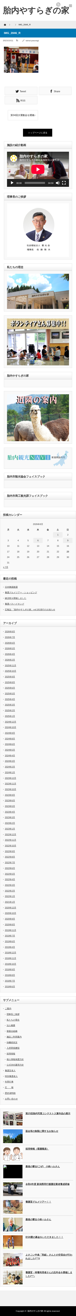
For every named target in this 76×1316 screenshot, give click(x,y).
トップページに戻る (37, 132)
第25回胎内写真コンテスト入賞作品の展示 (48, 1113)
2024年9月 (10, 733)
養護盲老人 (10, 1070)
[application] (38, 169)
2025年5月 (10, 693)
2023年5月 (10, 806)
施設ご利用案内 (14, 1037)
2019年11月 (10, 930)
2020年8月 (10, 924)
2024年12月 (10, 722)
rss (58, 4)
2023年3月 (10, 817)
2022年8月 (10, 857)
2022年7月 (10, 862)
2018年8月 (10, 975)
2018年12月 (10, 952)
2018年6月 (10, 986)
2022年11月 (10, 840)
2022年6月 (10, 868)
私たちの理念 (13, 1020)
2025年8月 (10, 682)
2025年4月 (10, 699)
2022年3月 (10, 885)
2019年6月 (10, 941)
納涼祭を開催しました (15, 598)
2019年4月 (10, 947)
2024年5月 (10, 750)
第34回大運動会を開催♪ (23, 115)
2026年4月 (10, 654)
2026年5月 (10, 648)
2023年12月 (10, 778)
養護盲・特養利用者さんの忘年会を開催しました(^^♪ (49, 1274)
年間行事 (9, 1082)
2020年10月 (10, 913)
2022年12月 (10, 834)
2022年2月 (10, 891)
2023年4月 (10, 812)
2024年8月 (10, 738)
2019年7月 (10, 936)
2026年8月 (10, 631)
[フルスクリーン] (64, 183)
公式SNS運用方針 (15, 1065)
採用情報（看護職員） (37, 1148)
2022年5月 (10, 874)
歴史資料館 (10, 1093)
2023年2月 (10, 823)
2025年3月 (10, 705)
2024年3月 (10, 761)
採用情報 (11, 1053)
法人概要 (11, 1025)
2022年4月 (10, 879)
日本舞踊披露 (11, 587)
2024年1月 (10, 772)
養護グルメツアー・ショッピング (21, 592)
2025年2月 (10, 710)
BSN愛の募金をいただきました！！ (44, 1237)
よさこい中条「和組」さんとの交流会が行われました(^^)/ (49, 1256)
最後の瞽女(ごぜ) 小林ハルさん (43, 1166)
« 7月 (5, 567)
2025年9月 (10, 676)
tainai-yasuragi (32, 40)
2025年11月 (10, 665)
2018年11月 (10, 958)
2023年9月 (10, 795)
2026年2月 (10, 660)
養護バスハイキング (14, 604)
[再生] (12, 183)
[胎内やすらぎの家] (36, 10)
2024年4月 (10, 755)
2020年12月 (10, 907)
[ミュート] (58, 183)
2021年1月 (10, 902)
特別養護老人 (11, 1076)
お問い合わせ (11, 1099)
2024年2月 (10, 767)
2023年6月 (10, 800)
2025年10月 (10, 671)
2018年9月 (10, 969)
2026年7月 (10, 637)
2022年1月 (10, 896)
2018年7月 (10, 981)
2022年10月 (10, 845)
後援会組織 (12, 1031)
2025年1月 (10, 716)
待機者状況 (12, 1042)
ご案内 (8, 1008)
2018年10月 (10, 964)
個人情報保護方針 (15, 1059)
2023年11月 (10, 783)
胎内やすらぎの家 (35, 1311)
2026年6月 (10, 643)
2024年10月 (10, 727)
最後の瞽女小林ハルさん (38, 1219)
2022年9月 (10, 851)
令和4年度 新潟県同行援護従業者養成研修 (48, 1184)
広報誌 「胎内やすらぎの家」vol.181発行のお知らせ (30, 609)
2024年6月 (10, 744)
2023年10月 (10, 789)
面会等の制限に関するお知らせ (42, 1131)
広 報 (9, 1087)
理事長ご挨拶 (13, 1014)
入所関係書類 (13, 1048)
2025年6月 (10, 688)
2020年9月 (10, 919)
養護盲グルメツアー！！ (38, 1201)
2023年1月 (10, 829)
